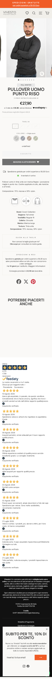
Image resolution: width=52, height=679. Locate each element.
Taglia (26, 121)
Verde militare (35, 138)
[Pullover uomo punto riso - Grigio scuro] (7, 348)
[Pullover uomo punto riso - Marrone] (13, 348)
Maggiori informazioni (36, 266)
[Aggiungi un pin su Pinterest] (33, 281)
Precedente (7, 387)
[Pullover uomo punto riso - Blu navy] (10, 348)
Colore (26, 133)
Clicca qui (14, 244)
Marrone (29, 138)
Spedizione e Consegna (26, 626)
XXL (35, 126)
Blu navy (22, 138)
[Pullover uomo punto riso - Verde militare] (16, 348)
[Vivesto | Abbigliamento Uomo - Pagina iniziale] (9, 13)
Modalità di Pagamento (26, 622)
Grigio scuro (16, 138)
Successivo (18, 387)
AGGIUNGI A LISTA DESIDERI (24, 162)
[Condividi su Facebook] (18, 281)
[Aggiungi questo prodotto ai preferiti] (15, 314)
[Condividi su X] (26, 281)
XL (28, 126)
